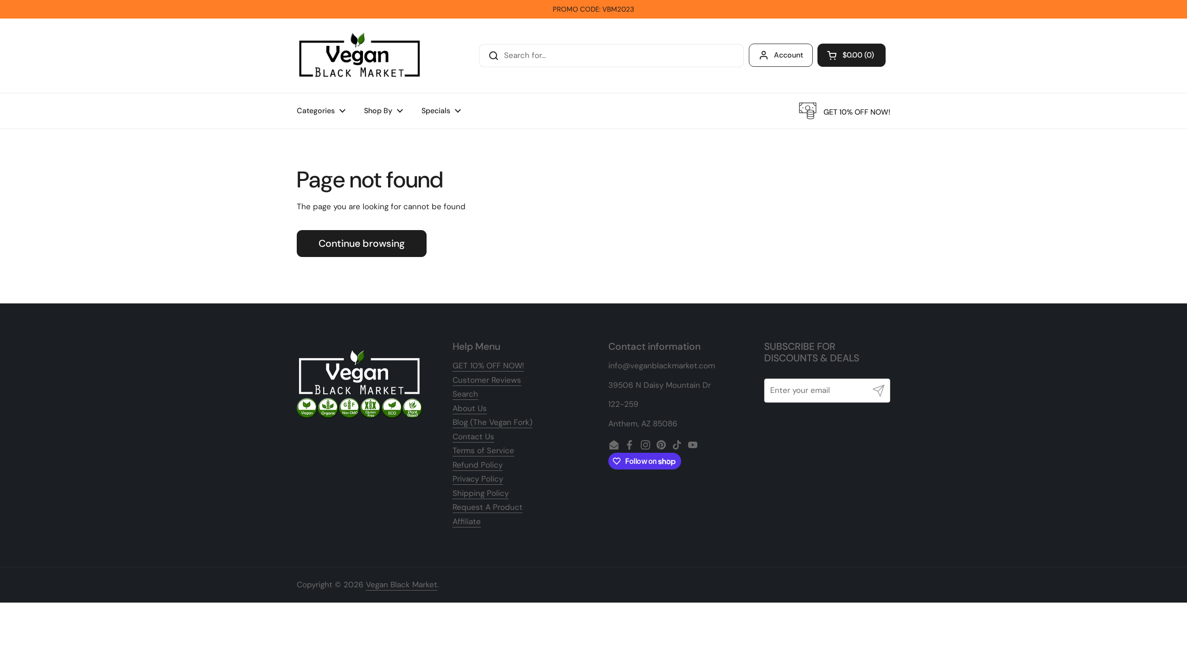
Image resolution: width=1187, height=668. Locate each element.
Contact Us (473, 436)
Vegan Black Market (401, 584)
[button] (851, 55)
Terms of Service (483, 450)
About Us (470, 408)
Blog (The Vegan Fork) (492, 422)
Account (788, 55)
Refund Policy (478, 465)
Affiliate (467, 521)
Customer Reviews (487, 380)
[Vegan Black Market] (360, 55)
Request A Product (488, 507)
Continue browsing (362, 243)
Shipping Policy (481, 493)
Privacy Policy (478, 479)
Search (465, 394)
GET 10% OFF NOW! (488, 365)
